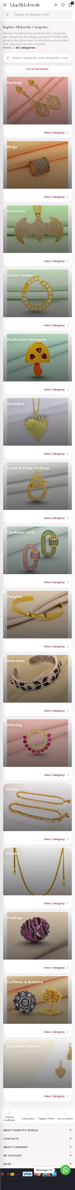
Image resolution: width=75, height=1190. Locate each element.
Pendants (16, 211)
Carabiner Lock (21, 532)
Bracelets (16, 661)
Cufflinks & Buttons (25, 982)
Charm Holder (20, 275)
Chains (13, 853)
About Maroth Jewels (20, 1130)
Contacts (11, 1138)
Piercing (14, 725)
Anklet (13, 789)
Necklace (15, 404)
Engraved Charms (23, 1046)
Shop (7, 1164)
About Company (15, 1147)
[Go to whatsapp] (65, 1170)
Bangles (14, 596)
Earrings (14, 82)
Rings (12, 147)
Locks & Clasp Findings (28, 468)
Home (7, 47)
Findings (15, 918)
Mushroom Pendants (26, 339)
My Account (12, 1155)
